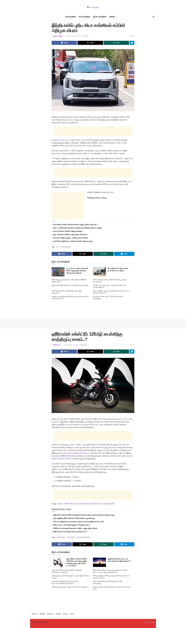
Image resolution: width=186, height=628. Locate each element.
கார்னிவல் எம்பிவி (58, 140)
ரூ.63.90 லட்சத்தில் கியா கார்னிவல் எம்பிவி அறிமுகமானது (73, 241)
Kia (58, 247)
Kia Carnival (65, 247)
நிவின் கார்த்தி (58, 36)
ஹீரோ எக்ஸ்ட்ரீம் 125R (60, 459)
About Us (34, 614)
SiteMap (42, 614)
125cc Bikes (61, 537)
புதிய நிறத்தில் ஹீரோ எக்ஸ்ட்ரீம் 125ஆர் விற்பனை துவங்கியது (74, 518)
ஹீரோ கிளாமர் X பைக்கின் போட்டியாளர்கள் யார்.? (70, 531)
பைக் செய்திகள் (84, 17)
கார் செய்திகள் (70, 17)
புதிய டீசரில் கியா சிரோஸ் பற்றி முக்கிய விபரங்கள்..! (70, 234)
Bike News (83, 345)
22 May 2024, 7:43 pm (71, 345)
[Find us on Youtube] (153, 622)
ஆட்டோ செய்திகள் (99, 17)
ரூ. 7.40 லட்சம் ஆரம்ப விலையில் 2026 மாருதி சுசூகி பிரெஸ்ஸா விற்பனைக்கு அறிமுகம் (77, 270)
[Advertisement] (93, 131)
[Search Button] (153, 16)
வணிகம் (112, 17)
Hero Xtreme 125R (83, 537)
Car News (86, 36)
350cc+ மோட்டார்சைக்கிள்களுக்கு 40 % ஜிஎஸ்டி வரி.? (71, 525)
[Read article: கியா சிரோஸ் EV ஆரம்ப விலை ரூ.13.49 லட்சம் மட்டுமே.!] (99, 271)
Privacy (65, 614)
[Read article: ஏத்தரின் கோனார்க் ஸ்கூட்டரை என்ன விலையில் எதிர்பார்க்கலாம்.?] (99, 562)
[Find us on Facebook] (144, 622)
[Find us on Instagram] (150, 622)
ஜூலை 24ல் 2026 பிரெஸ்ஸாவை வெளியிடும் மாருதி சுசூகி (70, 285)
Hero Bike (70, 537)
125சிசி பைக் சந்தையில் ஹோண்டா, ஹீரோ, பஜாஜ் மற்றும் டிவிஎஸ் (75, 528)
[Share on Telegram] (132, 43)
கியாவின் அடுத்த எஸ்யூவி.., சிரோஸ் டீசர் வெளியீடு (70, 238)
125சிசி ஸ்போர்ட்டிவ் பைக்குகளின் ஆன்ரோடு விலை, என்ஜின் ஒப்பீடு (89, 504)
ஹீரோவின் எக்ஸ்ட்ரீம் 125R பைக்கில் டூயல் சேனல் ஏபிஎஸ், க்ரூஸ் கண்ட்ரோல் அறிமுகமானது (83, 515)
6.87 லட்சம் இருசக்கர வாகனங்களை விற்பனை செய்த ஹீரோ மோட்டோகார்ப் (78, 521)
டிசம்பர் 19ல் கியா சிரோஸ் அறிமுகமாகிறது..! (68, 231)
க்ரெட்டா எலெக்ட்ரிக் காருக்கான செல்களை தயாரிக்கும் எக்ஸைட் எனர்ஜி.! (77, 228)
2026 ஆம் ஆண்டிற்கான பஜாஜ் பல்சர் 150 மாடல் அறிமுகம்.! (70, 587)
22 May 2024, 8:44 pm (73, 36)
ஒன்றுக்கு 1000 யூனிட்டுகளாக (77, 453)
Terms (72, 614)
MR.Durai (57, 345)
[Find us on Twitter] (147, 622)
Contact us (50, 614)
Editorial (58, 614)
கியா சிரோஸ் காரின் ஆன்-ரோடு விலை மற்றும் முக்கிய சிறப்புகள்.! (75, 224)
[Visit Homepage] (93, 7)
